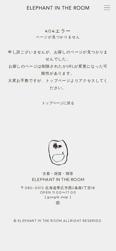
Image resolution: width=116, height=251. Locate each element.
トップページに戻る (58, 103)
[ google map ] (58, 197)
